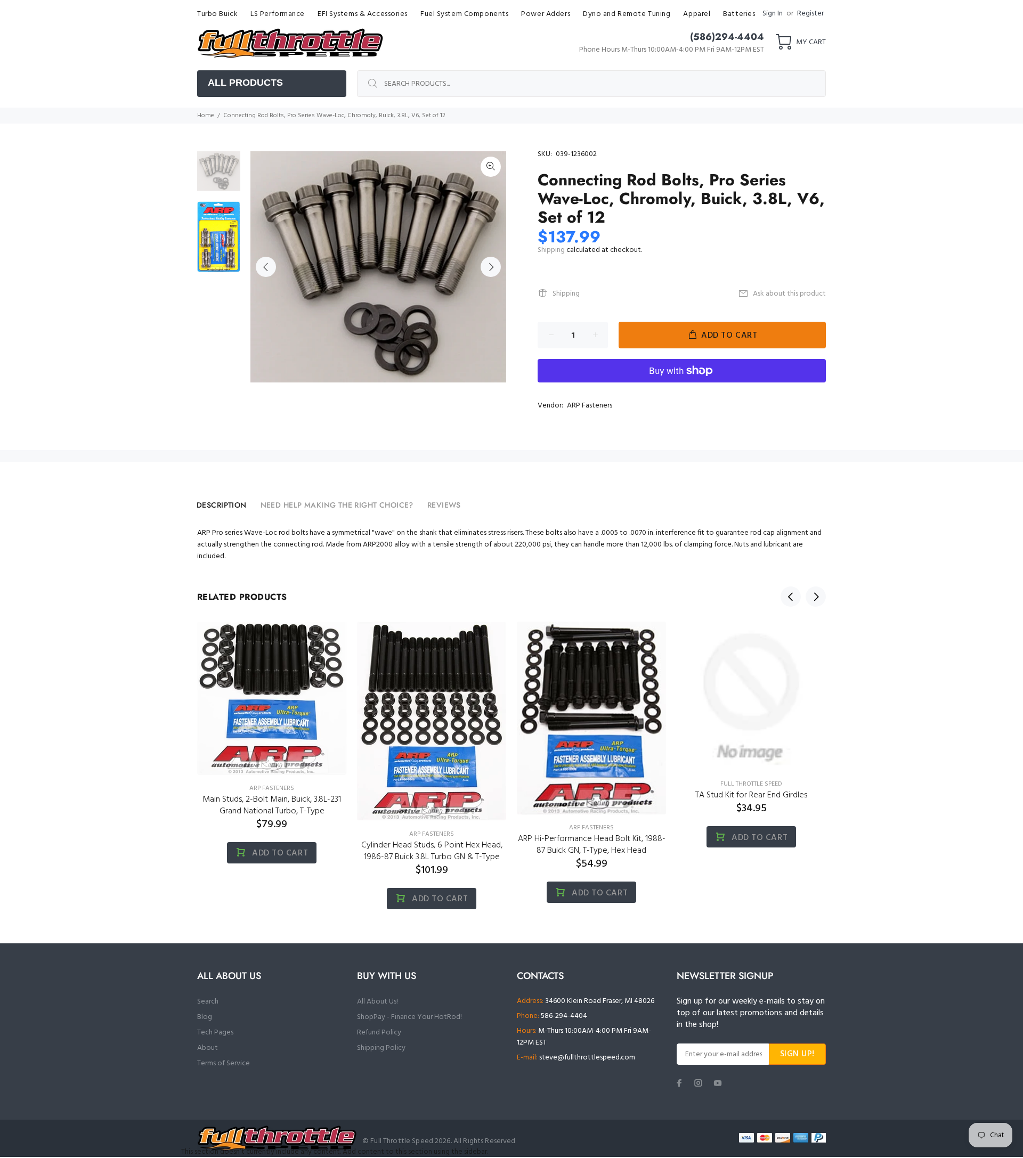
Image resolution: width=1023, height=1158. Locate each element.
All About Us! (377, 1002)
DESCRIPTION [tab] (222, 505)
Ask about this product (789, 294)
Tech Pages (215, 1032)
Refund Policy (379, 1032)
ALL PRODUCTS (245, 82)
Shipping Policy (381, 1048)
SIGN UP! (797, 1054)
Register (810, 13)
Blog (204, 1017)
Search (207, 1002)
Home (205, 115)
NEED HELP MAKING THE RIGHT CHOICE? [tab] (337, 505)
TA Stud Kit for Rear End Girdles (751, 795)
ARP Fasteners (589, 405)
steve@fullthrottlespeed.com (587, 1057)
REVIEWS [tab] (444, 505)
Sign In (772, 13)
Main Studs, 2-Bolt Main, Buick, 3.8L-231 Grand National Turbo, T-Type (271, 805)
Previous (266, 267)
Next (491, 267)
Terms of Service (223, 1063)
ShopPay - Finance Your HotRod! (409, 1017)
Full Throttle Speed (751, 784)
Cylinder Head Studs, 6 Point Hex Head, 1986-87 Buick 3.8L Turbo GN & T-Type (431, 851)
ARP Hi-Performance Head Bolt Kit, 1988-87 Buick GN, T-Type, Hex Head (591, 845)
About (207, 1048)
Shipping (551, 250)
